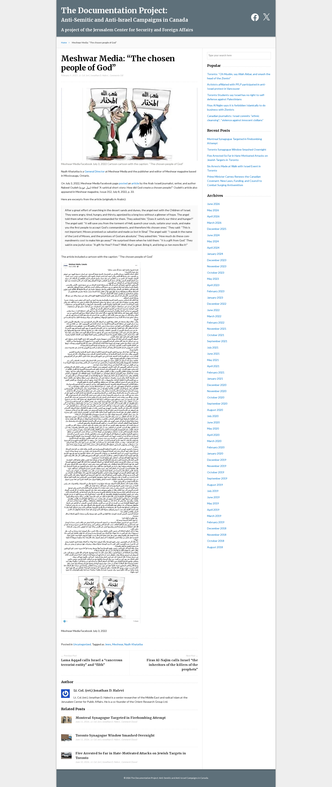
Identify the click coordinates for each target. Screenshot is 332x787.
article (135, 183)
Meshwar (117, 644)
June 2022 (213, 310)
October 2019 (215, 472)
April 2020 (213, 434)
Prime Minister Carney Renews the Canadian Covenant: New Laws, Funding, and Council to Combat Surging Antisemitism (234, 181)
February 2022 (215, 322)
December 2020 (216, 384)
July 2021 (212, 347)
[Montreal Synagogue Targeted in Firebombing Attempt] (66, 721)
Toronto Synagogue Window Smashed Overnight (115, 735)
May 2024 (213, 241)
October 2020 (215, 397)
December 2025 (216, 228)
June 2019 (213, 497)
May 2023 (213, 278)
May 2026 (213, 210)
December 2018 (216, 528)
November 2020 (216, 391)
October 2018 (215, 540)
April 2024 (213, 247)
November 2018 (216, 534)
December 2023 (216, 260)
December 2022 (216, 303)
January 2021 (215, 378)
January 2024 (215, 253)
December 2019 (216, 459)
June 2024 (213, 235)
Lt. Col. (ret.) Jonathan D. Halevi (93, 75)
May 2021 (213, 360)
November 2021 (216, 328)
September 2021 (217, 341)
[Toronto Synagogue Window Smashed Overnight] (66, 738)
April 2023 (213, 285)
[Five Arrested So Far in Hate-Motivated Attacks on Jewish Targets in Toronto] (66, 756)
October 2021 (215, 335)
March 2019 (214, 515)
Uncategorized (82, 644)
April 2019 (213, 509)
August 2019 (215, 484)
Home (64, 42)
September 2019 (217, 478)
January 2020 (215, 453)
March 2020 (214, 441)
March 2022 (214, 316)
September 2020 (217, 403)
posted (123, 183)
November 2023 (216, 266)
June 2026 (213, 203)
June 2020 (213, 422)
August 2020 (215, 409)
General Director (95, 171)
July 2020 (212, 416)
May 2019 (213, 503)
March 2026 (214, 222)
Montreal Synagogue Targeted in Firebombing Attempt (121, 718)
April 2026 (213, 216)
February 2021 (215, 372)
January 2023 (215, 297)
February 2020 (215, 447)
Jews (108, 644)
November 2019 (216, 466)
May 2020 (213, 428)
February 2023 (215, 291)
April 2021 (213, 366)
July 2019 (212, 490)
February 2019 (215, 522)
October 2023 (215, 272)
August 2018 (215, 547)
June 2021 (213, 353)
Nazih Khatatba (133, 644)
